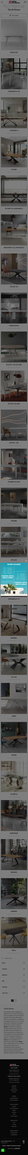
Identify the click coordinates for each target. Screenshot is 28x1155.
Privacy (4, 1145)
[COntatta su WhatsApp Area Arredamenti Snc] (2, 1150)
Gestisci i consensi (16, 1145)
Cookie (8, 1145)
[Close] (26, 561)
